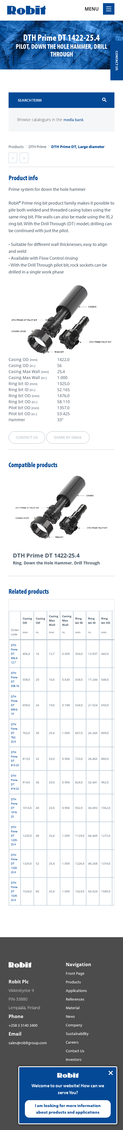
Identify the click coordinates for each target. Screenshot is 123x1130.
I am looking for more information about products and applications (68, 1109)
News (70, 1016)
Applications (76, 990)
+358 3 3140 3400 (23, 1025)
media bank (74, 119)
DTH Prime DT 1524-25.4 (14, 891)
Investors (74, 1059)
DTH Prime (37, 146)
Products (16, 146)
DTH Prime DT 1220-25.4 (14, 835)
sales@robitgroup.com (28, 1042)
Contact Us (75, 1050)
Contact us (27, 437)
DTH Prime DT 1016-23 (14, 807)
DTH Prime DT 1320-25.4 (14, 863)
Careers (72, 1042)
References (75, 999)
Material (73, 1007)
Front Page (75, 973)
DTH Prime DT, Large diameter (77, 146)
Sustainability (77, 1033)
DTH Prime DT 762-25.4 (14, 733)
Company (74, 1025)
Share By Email (68, 437)
